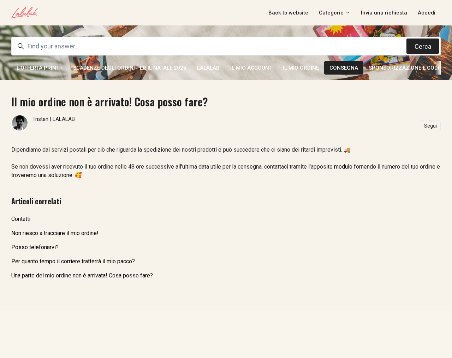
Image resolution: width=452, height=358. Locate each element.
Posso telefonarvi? (35, 247)
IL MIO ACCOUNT (251, 68)
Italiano (188, 334)
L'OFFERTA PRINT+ (40, 68)
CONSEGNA (343, 68)
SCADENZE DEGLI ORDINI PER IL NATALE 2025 (129, 68)
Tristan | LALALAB (53, 119)
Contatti (20, 219)
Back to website (288, 13)
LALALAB (208, 68)
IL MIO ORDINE (301, 68)
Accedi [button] (426, 13)
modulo (343, 166)
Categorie (332, 13)
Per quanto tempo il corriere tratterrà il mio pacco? (73, 261)
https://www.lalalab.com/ (140, 334)
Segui (430, 126)
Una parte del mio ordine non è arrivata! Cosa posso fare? (82, 275)
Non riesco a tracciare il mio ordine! (55, 233)
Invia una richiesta (384, 13)
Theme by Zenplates (317, 334)
